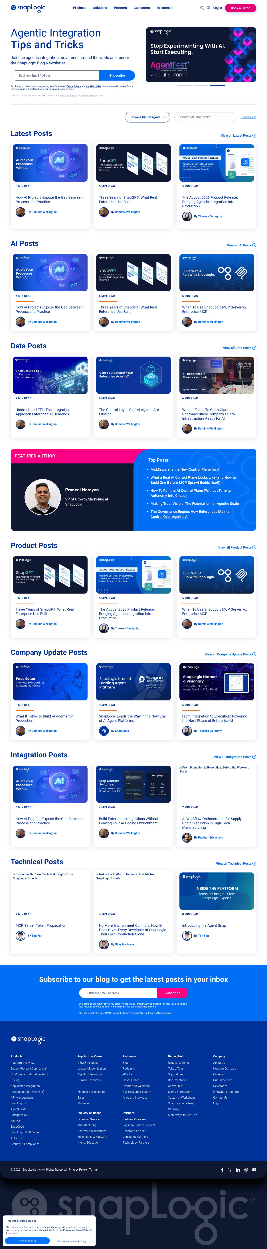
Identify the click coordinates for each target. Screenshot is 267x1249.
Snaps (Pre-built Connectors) (29, 1068)
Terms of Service (89, 95)
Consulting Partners (135, 1136)
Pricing (15, 1080)
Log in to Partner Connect (139, 1125)
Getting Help (176, 1056)
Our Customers (222, 1080)
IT (79, 1086)
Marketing (84, 1103)
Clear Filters (248, 117)
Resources (130, 1056)
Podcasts (129, 1068)
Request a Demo (178, 1062)
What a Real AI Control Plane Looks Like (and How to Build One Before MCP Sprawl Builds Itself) (193, 480)
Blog (126, 1062)
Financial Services (89, 1119)
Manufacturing (87, 1125)
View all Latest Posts (236, 135)
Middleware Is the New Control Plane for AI (186, 469)
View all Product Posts (234, 547)
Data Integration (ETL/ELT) (27, 1091)
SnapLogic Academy (181, 1103)
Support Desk (183, 1074)
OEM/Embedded (88, 1062)
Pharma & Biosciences (92, 1131)
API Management (22, 1097)
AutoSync (17, 1138)
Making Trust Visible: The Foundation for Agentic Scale (195, 503)
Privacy (77, 86)
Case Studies (131, 1080)
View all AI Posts (239, 245)
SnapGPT (17, 1121)
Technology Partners (136, 1142)
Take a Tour (175, 1068)
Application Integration (25, 1086)
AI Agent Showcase (135, 1097)
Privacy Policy (69, 95)
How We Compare (224, 1068)
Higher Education (89, 1142)
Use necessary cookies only (71, 1241)
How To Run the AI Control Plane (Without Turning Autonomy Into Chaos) (191, 493)
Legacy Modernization (92, 1068)
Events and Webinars (136, 1086)
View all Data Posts (237, 348)
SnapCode (17, 1126)
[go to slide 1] (184, 85)
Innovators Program (226, 1091)
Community (182, 1086)
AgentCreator (19, 1109)
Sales (81, 1097)
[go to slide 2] (201, 85)
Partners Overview (134, 1119)
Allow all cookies (27, 1240)
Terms (70, 86)
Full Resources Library (137, 1091)
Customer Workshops (181, 1097)
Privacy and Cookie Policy (76, 1230)
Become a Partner (134, 1131)
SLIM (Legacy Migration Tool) (29, 1074)
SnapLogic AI (19, 1103)
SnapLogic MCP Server (25, 1132)
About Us (219, 1062)
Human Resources (89, 1080)
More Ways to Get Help (182, 1115)
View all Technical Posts (233, 863)
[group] (201, 54)
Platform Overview (22, 1062)
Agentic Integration (90, 1074)
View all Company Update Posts (228, 654)
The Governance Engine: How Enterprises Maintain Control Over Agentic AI (191, 514)
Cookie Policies (93, 86)
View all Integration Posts (232, 757)
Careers (218, 1074)
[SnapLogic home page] (29, 1040)
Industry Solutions (89, 1113)
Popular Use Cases (90, 1056)
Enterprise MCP (20, 1115)
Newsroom (220, 1086)
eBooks (127, 1074)
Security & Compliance (25, 1144)
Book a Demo (240, 8)
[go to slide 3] (217, 85)
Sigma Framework (179, 1091)
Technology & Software (92, 1136)
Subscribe (117, 75)
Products (16, 1056)
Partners (128, 1113)
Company (219, 1056)
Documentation (185, 1080)
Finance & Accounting (92, 1091)
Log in (217, 1103)
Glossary (173, 1109)
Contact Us (220, 1097)
